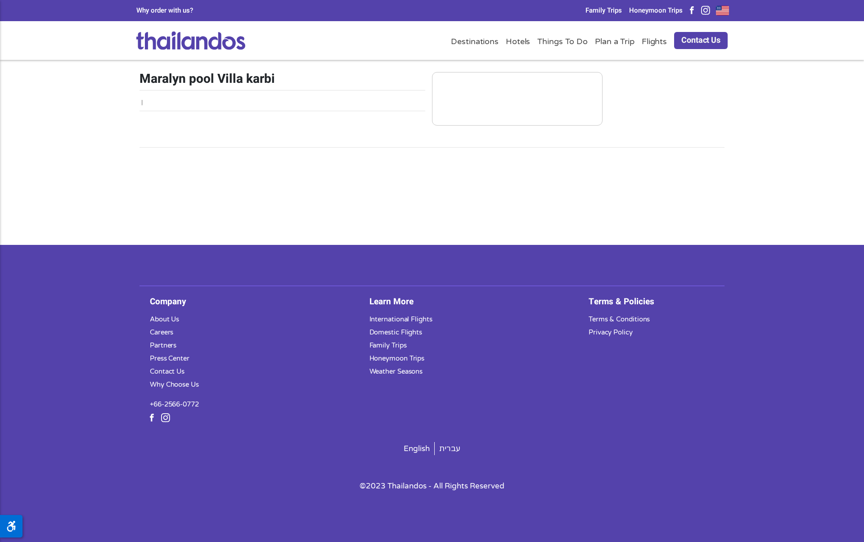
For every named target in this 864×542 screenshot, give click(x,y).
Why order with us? (164, 10)
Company (168, 301)
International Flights (400, 319)
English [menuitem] (417, 448)
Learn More (391, 301)
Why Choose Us (174, 384)
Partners (163, 345)
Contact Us (700, 40)
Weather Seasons (396, 371)
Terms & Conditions (619, 319)
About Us (164, 319)
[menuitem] (417, 448)
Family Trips (603, 10)
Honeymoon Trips (656, 10)
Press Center (169, 358)
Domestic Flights (396, 332)
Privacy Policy (611, 332)
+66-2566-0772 (174, 404)
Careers (161, 332)
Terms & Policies (621, 301)
